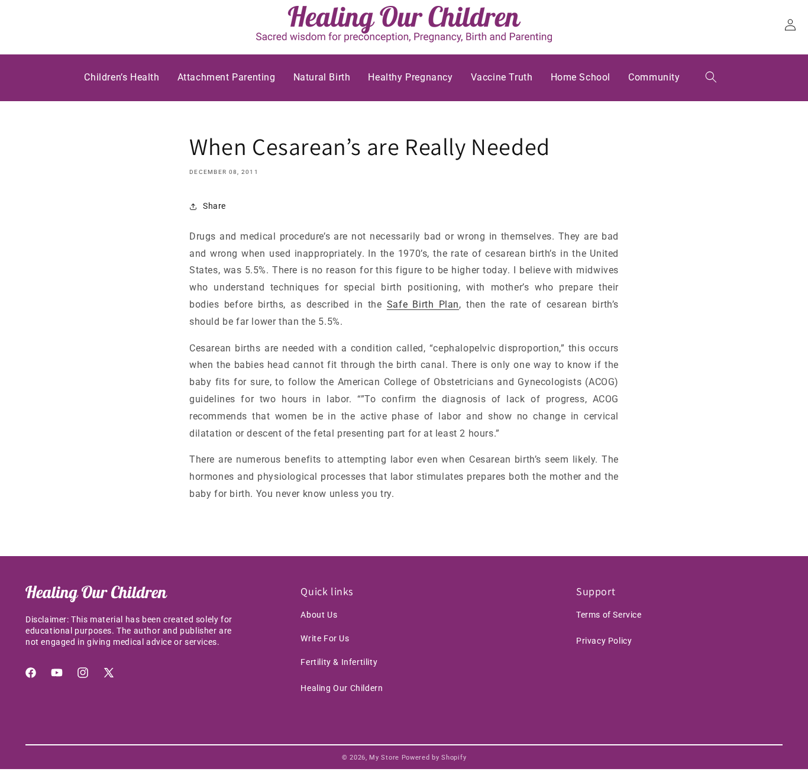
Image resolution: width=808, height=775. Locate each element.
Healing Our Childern (341, 688)
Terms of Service (609, 614)
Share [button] (214, 206)
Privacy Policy (604, 640)
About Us (318, 614)
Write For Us (324, 638)
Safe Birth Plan (423, 304)
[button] (711, 77)
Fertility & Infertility (338, 662)
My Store (384, 757)
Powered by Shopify (434, 757)
